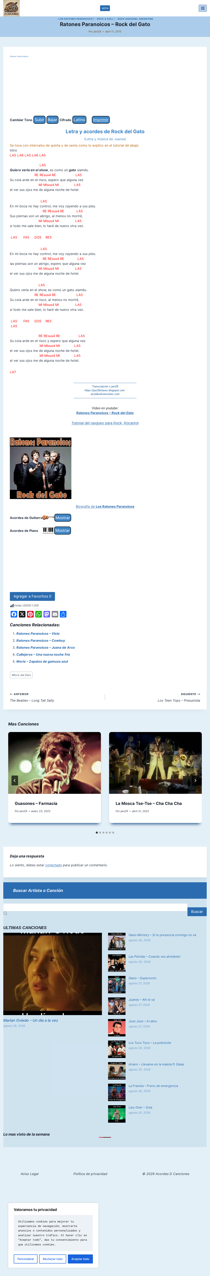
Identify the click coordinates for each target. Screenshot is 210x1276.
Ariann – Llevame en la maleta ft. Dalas (156, 1064)
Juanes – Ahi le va (142, 1000)
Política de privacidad (90, 1174)
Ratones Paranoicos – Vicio (38, 633)
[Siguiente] (195, 780)
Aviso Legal (30, 1174)
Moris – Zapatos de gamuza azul (42, 661)
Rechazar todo (53, 1259)
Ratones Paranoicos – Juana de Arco (45, 647)
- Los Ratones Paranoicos (74, 18)
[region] (53, 1235)
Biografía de (105, 506)
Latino (79, 119)
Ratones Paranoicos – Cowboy (40, 640)
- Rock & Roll (104, 18)
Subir (39, 119)
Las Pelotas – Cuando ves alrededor (155, 956)
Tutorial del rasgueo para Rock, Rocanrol (105, 423)
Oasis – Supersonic (142, 978)
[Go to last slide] (14, 780)
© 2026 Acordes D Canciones (165, 1174)
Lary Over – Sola (140, 1107)
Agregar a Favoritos (32, 596)
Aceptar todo (80, 1259)
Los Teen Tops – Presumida (179, 697)
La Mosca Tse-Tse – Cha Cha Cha (149, 803)
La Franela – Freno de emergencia (153, 1086)
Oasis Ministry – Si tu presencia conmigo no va (162, 935)
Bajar (52, 119)
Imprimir (100, 119)
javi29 (97, 31)
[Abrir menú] (203, 8)
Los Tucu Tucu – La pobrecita (150, 1043)
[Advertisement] (105, 87)
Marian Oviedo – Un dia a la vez (30, 1020)
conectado (53, 865)
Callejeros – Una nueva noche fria (43, 654)
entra (105, 8)
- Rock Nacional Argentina (134, 18)
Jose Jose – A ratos (143, 1021)
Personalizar (25, 1259)
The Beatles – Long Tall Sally (32, 697)
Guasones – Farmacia (36, 803)
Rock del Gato (21, 675)
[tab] (97, 833)
